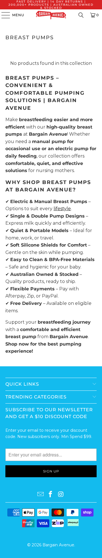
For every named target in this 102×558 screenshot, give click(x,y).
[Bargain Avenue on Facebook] (50, 494)
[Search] (81, 15)
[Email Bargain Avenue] (40, 494)
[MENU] (3, 15)
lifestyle (62, 208)
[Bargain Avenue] (51, 15)
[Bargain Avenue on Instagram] (61, 494)
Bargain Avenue (58, 544)
